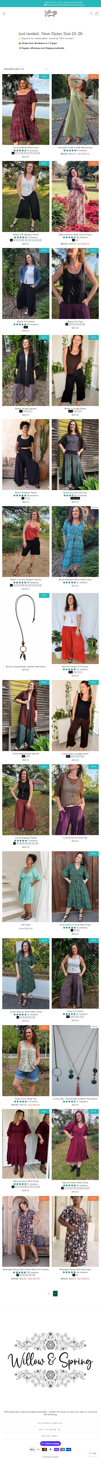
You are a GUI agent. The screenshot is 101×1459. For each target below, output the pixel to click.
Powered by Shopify (50, 1457)
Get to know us (50, 1429)
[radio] (13, 153)
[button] (20, 150)
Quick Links (50, 1436)
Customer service (49, 1423)
